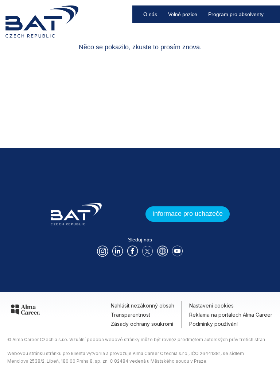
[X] (147, 251)
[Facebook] (132, 251)
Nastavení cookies (211, 305)
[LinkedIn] (117, 251)
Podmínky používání (213, 324)
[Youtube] (177, 251)
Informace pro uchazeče (187, 213)
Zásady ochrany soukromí (142, 324)
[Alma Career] (25, 311)
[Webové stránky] (162, 251)
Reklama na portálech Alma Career (230, 315)
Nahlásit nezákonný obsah (142, 305)
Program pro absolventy (236, 14)
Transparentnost (130, 315)
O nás (150, 14)
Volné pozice (182, 14)
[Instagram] (102, 251)
